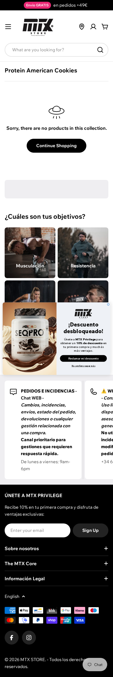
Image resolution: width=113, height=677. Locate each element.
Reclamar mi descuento (83, 358)
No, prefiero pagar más (83, 365)
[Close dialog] (108, 304)
